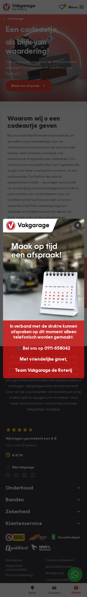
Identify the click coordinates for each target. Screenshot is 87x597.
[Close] (77, 225)
